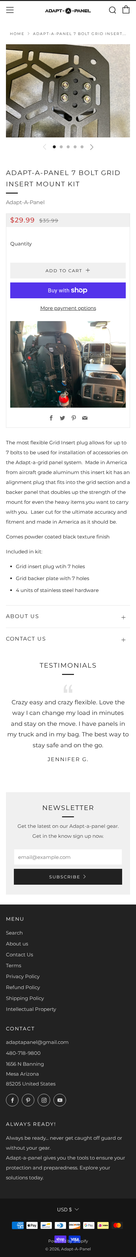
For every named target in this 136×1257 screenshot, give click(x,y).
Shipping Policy (25, 998)
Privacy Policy (23, 976)
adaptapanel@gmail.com (37, 1042)
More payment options (68, 308)
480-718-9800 (23, 1053)
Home (17, 33)
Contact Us (19, 954)
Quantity (21, 243)
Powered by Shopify (68, 1241)
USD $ (64, 1209)
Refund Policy (23, 987)
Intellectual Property (31, 1009)
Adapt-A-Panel (25, 202)
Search (14, 933)
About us (17, 944)
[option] (68, 90)
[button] (54, 146)
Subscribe (65, 876)
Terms (13, 965)
